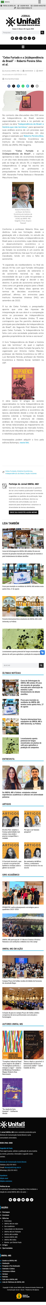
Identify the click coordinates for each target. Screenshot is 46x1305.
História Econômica (24, 471)
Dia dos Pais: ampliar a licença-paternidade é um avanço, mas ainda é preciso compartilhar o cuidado (11, 834)
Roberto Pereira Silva (33, 136)
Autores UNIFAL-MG (12, 71)
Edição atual (4, 1178)
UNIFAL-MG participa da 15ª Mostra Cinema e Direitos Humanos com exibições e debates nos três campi (21, 941)
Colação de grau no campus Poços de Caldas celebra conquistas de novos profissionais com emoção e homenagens (20, 1015)
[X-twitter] (21, 38)
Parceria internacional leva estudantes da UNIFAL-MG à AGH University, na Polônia (31, 721)
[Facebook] (12, 38)
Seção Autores (31, 473)
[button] (23, 47)
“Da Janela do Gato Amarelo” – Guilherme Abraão (10, 1111)
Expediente (3, 1175)
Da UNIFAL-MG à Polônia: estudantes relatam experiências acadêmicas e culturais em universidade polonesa (22, 794)
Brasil (7, 2)
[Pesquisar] (42, 32)
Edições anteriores (6, 1181)
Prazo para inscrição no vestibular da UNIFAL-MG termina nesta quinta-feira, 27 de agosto (32, 703)
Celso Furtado (10, 471)
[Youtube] (25, 38)
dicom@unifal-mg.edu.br (13, 1167)
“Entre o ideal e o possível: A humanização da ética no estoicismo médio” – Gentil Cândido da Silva (34, 1064)
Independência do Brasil (15, 473)
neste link (24, 442)
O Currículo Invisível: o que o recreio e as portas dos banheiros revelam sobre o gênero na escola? (11, 864)
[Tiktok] (33, 38)
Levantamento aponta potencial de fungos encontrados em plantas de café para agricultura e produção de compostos (31, 743)
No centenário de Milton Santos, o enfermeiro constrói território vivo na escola (33, 864)
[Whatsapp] (29, 38)
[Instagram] (16, 38)
